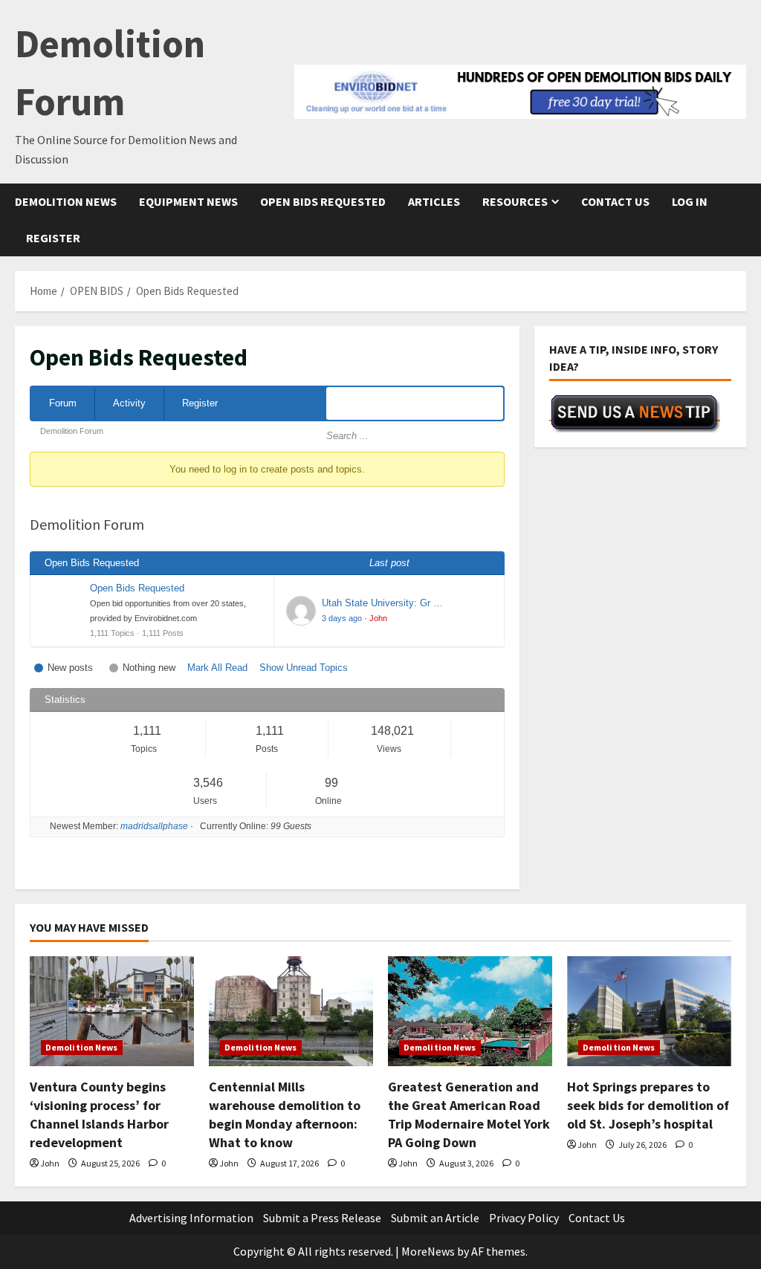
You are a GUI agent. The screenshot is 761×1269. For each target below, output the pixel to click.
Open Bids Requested (323, 201)
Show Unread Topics (303, 667)
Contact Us (615, 201)
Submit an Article (435, 1217)
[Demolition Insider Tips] (634, 413)
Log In (689, 201)
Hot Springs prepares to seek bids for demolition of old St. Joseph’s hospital (648, 1105)
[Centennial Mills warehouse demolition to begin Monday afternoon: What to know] (291, 1010)
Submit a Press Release (322, 1217)
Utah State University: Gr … (382, 602)
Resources (515, 201)
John (378, 618)
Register (53, 237)
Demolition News (66, 201)
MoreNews (428, 1251)
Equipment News (188, 201)
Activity (129, 403)
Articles (434, 201)
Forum (63, 403)
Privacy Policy (524, 1217)
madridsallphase (154, 826)
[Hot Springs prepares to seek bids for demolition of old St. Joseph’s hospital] (649, 1010)
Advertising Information (191, 1217)
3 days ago (342, 618)
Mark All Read (217, 667)
